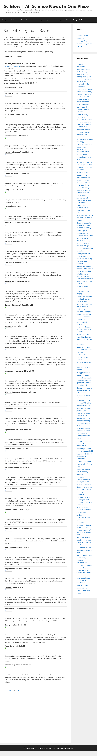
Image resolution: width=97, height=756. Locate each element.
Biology (4, 20)
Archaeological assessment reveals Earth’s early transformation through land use (84, 203)
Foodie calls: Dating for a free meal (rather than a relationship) (85, 268)
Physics (28, 20)
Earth (20, 20)
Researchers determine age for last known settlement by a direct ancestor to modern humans (85, 91)
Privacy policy (82, 41)
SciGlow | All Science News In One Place (46, 6)
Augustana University (12, 66)
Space (48, 20)
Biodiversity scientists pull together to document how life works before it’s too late (85, 570)
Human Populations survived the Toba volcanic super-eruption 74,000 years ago (85, 393)
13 (8, 690)
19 (21, 690)
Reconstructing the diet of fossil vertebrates (83, 580)
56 (25, 690)
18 (19, 690)
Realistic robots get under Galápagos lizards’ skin (84, 316)
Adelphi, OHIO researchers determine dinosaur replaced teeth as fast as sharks (85, 327)
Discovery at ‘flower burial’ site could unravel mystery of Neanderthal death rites (84, 530)
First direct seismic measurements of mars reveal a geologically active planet (84, 433)
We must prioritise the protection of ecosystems (85, 456)
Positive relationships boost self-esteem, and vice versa (85, 298)
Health (13, 20)
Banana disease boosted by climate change (84, 157)
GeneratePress (68, 748)
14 (10, 690)
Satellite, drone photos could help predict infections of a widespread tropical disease (85, 279)
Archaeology (39, 20)
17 (17, 690)
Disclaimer (81, 38)
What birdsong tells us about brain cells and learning (84, 509)
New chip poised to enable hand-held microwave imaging (84, 225)
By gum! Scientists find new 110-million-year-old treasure (85, 402)
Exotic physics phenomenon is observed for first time (85, 233)
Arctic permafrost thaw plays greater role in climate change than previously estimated (85, 258)
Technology (58, 20)
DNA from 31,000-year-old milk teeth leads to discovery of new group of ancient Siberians (84, 339)
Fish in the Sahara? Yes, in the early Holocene (83, 471)
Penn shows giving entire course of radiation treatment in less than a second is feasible (85, 215)
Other (67, 20)
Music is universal (83, 172)
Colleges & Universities (80, 20)
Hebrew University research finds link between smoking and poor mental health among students (85, 180)
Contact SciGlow (82, 35)
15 (12, 690)
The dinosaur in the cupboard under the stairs (84, 550)
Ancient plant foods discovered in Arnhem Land (85, 463)
